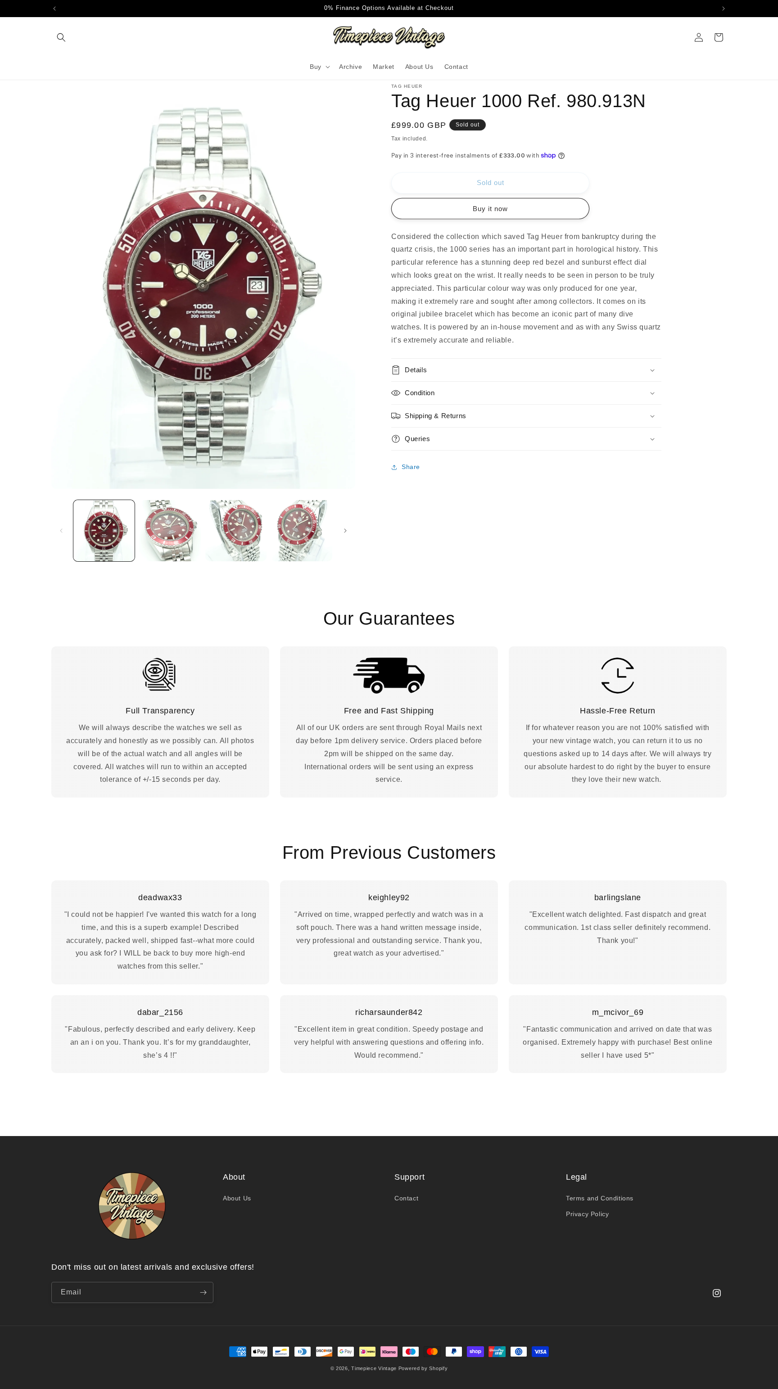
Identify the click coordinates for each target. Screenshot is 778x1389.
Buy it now (490, 208)
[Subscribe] (203, 1292)
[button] (61, 37)
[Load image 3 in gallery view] (236, 530)
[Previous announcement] (54, 8)
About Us (237, 1198)
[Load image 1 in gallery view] (104, 530)
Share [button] (411, 466)
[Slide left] (61, 531)
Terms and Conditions (599, 1198)
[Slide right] (345, 531)
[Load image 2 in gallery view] (169, 530)
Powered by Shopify (423, 1368)
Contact (406, 1198)
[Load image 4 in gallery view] (301, 530)
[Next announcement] (723, 8)
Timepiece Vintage (374, 1368)
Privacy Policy (587, 1214)
